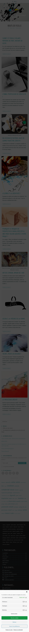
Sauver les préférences (14, 626)
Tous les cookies (14, 618)
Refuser (14, 622)
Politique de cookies (9, 629)
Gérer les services (14, 613)
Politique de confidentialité (18, 629)
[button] (27, 592)
